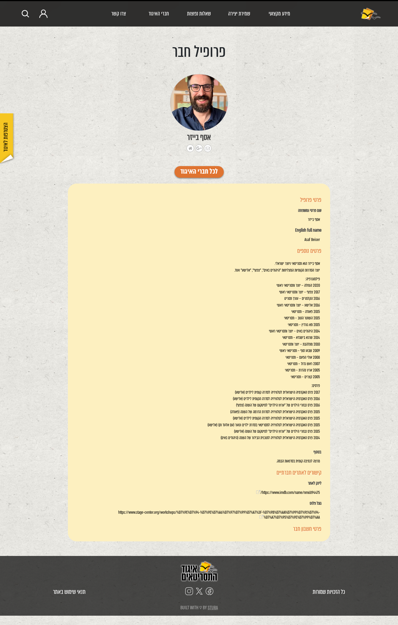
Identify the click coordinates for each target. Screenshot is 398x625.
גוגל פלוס (315, 503)
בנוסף (317, 452)
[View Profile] (199, 102)
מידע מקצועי (279, 13)
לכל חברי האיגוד (199, 172)
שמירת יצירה (239, 13)
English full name (308, 230)
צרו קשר (118, 13)
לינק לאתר (314, 483)
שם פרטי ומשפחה (309, 210)
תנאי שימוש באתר (69, 592)
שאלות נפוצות (199, 13)
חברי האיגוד (159, 13)
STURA (213, 607)
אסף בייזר (199, 137)
